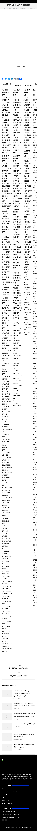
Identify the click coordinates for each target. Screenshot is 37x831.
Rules (3, 798)
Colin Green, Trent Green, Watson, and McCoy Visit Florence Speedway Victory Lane (23, 693)
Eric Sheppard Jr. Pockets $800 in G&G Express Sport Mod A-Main (24, 715)
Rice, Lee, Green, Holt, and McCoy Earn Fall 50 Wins (23, 735)
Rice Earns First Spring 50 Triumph (24, 724)
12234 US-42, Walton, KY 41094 (11, 817)
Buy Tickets (5, 800)
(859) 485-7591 (7, 812)
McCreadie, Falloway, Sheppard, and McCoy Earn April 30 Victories (24, 704)
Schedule (4, 795)
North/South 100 (7, 803)
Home (3, 789)
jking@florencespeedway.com (11, 814)
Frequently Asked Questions (10, 792)
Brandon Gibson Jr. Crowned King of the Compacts (23, 746)
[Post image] (7, 693)
